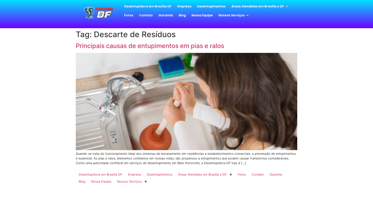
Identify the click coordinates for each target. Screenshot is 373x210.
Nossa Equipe (202, 15)
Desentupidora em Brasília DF (148, 6)
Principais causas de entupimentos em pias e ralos (150, 46)
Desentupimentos (211, 6)
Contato (146, 15)
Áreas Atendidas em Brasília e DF (257, 6)
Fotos (128, 15)
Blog (182, 15)
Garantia (166, 15)
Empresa (184, 6)
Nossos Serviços (232, 15)
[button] (259, 6)
